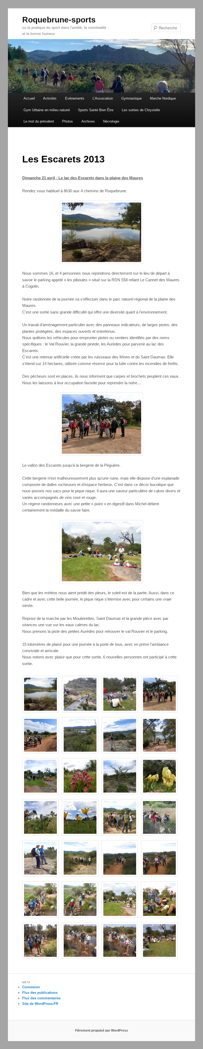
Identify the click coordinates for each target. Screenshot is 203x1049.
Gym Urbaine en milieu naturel (47, 110)
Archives (88, 121)
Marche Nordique (163, 98)
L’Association (103, 98)
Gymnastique (131, 98)
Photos (67, 121)
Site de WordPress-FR (40, 1004)
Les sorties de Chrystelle (141, 110)
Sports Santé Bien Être (95, 110)
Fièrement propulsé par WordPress (101, 1030)
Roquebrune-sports (59, 19)
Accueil (29, 98)
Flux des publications (40, 993)
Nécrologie (111, 121)
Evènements (74, 98)
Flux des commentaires (41, 998)
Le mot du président (39, 121)
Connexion (31, 987)
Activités (50, 98)
